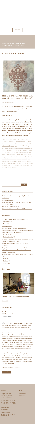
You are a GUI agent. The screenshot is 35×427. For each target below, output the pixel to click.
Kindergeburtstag (8, 237)
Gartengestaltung (7, 226)
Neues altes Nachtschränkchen (10, 206)
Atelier (22, 148)
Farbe (13, 152)
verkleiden (29, 163)
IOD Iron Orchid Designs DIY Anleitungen (13, 228)
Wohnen (8, 167)
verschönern (19, 165)
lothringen (12, 154)
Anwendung (16, 148)
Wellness (5, 263)
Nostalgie (18, 157)
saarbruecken (12, 159)
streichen (4, 163)
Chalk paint (25, 150)
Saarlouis (24, 159)
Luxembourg (19, 154)
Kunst (7, 154)
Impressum (22, 393)
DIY (3, 152)
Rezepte (4, 245)
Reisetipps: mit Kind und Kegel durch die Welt (14, 243)
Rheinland (5, 159)
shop (4, 258)
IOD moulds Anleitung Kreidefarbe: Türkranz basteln (17, 209)
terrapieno (18, 163)
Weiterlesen (24, 135)
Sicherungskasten (26, 161)
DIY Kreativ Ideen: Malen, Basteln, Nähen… (14, 219)
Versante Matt (11, 165)
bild (20, 150)
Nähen (5, 223)
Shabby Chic (9, 161)
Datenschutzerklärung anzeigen (11, 367)
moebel (10, 157)
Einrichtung (8, 152)
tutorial (24, 163)
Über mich (5, 301)
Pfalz (26, 157)
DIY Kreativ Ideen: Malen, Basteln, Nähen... (20, 141)
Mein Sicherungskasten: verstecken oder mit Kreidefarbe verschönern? (17, 97)
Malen (25, 154)
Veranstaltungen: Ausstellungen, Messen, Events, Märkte (17, 254)
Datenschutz (23, 395)
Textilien (5, 261)
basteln (11, 150)
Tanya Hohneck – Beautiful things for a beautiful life (17, 15)
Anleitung (10, 148)
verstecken (26, 165)
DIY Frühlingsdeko (7, 200)
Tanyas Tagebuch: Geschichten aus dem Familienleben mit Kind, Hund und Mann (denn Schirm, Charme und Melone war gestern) (17, 250)
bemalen (16, 150)
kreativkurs (23, 152)
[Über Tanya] (18, 294)
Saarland (19, 159)
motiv (13, 157)
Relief (30, 157)
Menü (17, 30)
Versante (4, 165)
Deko (30, 150)
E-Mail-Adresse (7, 314)
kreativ (18, 152)
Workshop (14, 167)
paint (23, 157)
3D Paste (4, 148)
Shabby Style (16, 161)
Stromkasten (11, 163)
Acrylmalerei (6, 221)
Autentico (27, 148)
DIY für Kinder (7, 234)
